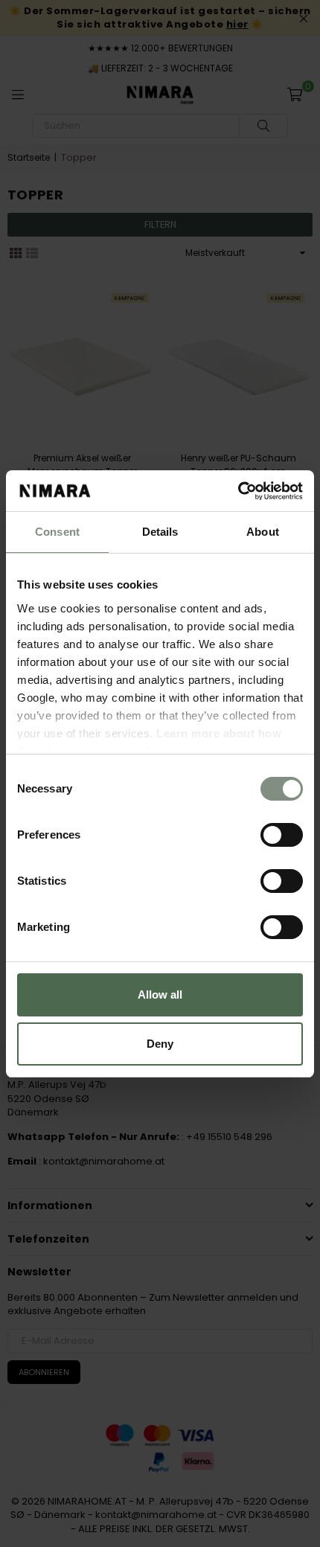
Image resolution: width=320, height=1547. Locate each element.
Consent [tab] (57, 531)
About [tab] (262, 531)
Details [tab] (160, 531)
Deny (160, 1043)
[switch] (281, 835)
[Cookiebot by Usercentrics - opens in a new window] (238, 491)
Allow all (160, 994)
